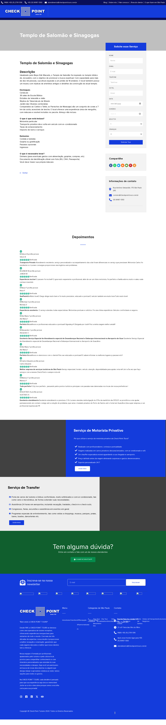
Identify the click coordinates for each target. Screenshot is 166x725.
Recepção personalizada (84, 622)
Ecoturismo (162, 619)
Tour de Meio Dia (95, 622)
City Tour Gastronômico (106, 620)
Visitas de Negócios (145, 620)
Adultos (112, 119)
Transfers (73, 620)
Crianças (112, 129)
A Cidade (90, 620)
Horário (112, 109)
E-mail (111, 66)
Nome (111, 55)
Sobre (68, 620)
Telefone (112, 77)
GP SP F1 (78, 624)
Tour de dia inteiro (99, 621)
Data (111, 99)
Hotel (111, 88)
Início (64, 620)
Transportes (153, 619)
